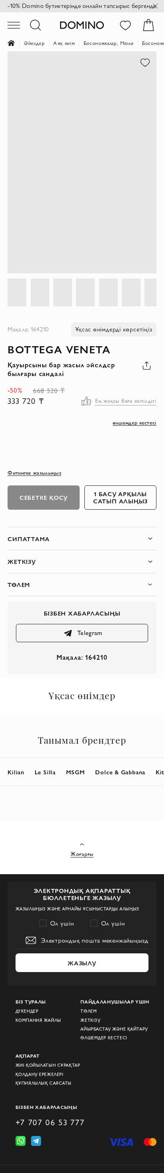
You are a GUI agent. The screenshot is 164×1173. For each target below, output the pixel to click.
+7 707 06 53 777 (50, 1122)
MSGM (75, 772)
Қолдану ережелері (40, 1074)
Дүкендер (27, 1011)
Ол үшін (62, 923)
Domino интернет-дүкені (16, 43)
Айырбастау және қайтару (114, 1029)
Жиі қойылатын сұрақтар (48, 1065)
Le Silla (45, 772)
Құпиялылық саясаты (44, 1083)
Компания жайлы (38, 1020)
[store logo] (82, 25)
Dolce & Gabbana (120, 772)
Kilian (16, 772)
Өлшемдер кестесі (103, 1037)
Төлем (88, 1011)
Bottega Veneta (59, 349)
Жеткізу (90, 1020)
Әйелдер (34, 43)
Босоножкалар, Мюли (109, 43)
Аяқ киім (64, 43)
